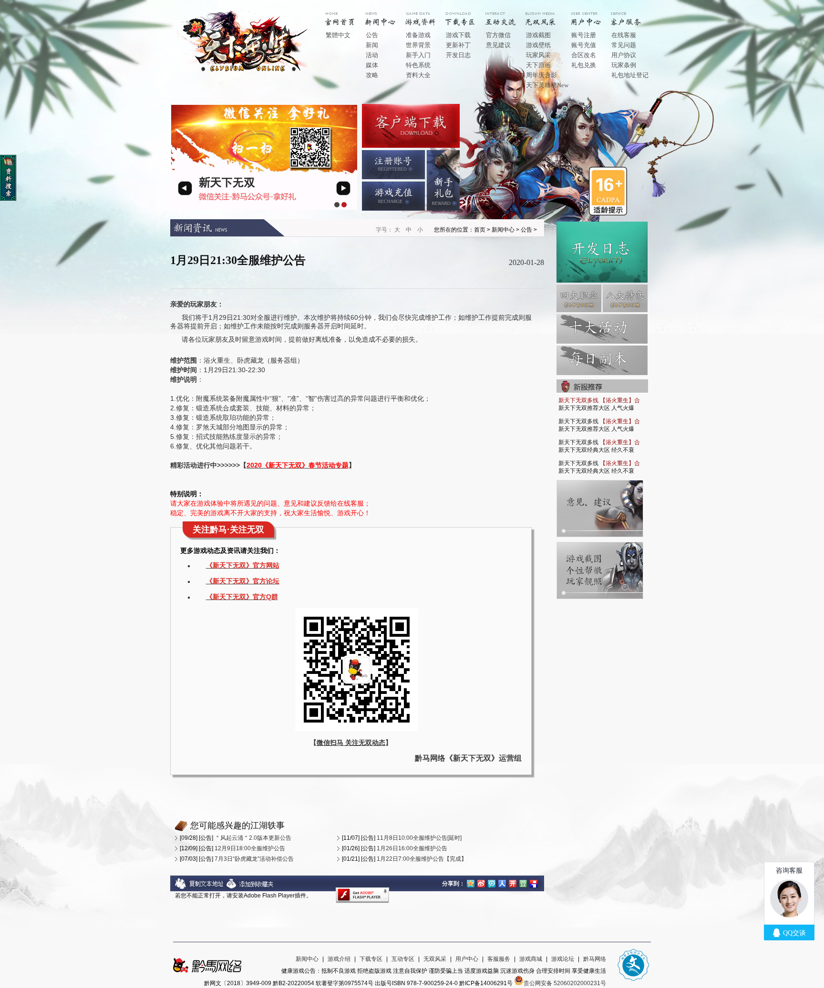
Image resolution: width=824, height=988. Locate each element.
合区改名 (583, 55)
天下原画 (538, 65)
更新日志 (602, 252)
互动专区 (507, 15)
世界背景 (418, 45)
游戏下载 (458, 35)
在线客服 (623, 35)
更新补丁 (458, 45)
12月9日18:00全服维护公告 (250, 848)
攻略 (372, 75)
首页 (347, 15)
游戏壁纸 (538, 45)
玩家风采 (538, 55)
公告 (372, 35)
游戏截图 (538, 35)
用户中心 (593, 15)
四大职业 (578, 298)
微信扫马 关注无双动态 (351, 742)
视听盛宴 (547, 15)
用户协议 (623, 55)
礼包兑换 (583, 65)
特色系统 (418, 65)
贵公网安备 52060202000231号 (565, 983)
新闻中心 (387, 15)
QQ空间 (470, 882)
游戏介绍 (427, 15)
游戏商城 (530, 959)
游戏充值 (393, 196)
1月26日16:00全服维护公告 (412, 848)
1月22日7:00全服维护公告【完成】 (422, 859)
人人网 (502, 882)
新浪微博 (481, 882)
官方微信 (498, 35)
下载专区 (371, 959)
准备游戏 (418, 35)
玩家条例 (623, 65)
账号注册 (583, 35)
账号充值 (583, 45)
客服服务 (498, 959)
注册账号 (393, 164)
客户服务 (633, 15)
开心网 (512, 882)
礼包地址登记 (630, 75)
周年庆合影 (541, 75)
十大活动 (602, 329)
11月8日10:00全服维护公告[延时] (419, 838)
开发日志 (458, 55)
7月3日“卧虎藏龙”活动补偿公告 (254, 859)
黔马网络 (594, 959)
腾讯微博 (491, 882)
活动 (372, 55)
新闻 (372, 45)
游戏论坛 (562, 959)
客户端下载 (411, 126)
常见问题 (623, 45)
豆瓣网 (523, 882)
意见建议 (498, 45)
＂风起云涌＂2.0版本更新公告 (253, 838)
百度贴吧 (533, 882)
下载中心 (467, 15)
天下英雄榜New (547, 85)
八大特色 (625, 298)
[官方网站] (244, 71)
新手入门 (418, 55)
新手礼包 (443, 180)
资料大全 (418, 75)
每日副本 (602, 360)
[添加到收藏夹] (250, 887)
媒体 (372, 65)
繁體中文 (338, 35)
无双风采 (434, 959)
